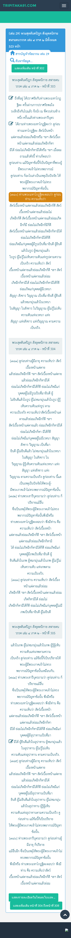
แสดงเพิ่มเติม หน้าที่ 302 (29, 68)
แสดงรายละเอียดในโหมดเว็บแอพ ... (33, 897)
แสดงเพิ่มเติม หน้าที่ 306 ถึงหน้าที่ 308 (36, 905)
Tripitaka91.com (19, 5)
